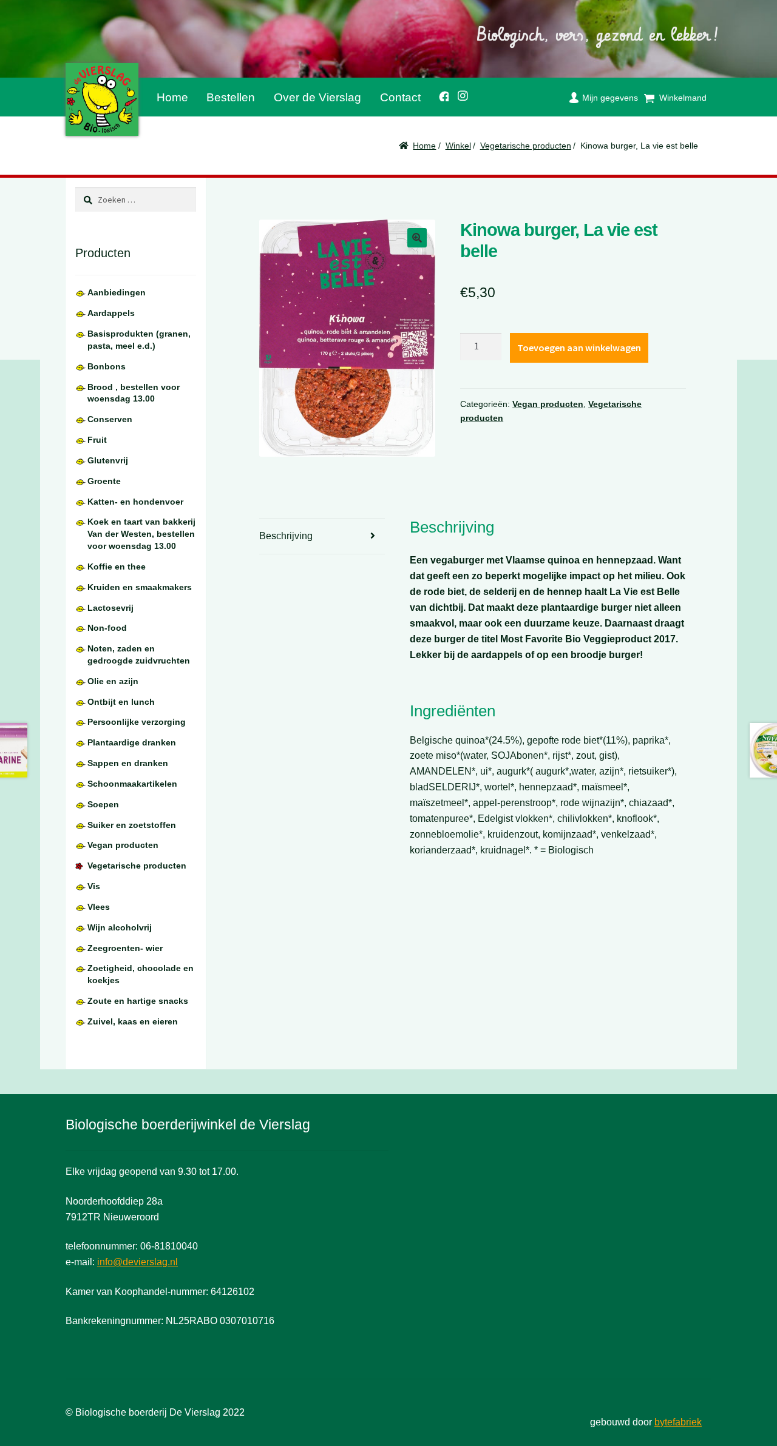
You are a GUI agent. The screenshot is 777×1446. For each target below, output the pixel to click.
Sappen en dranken (127, 763)
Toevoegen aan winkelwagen (579, 347)
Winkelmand (683, 98)
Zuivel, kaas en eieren (132, 1021)
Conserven (109, 419)
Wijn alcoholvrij (119, 927)
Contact (400, 97)
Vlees (98, 907)
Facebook (439, 94)
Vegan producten (547, 404)
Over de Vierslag (317, 97)
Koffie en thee (116, 566)
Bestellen (230, 97)
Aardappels (111, 313)
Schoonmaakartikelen (132, 784)
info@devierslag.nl (137, 1262)
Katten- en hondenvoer (135, 501)
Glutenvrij (107, 460)
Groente (104, 481)
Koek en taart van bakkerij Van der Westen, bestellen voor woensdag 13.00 (141, 534)
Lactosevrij (110, 608)
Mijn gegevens (610, 98)
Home (172, 97)
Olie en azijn (112, 681)
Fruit (97, 440)
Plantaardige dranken (131, 742)
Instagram (459, 93)
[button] (417, 237)
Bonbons (106, 366)
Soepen (103, 804)
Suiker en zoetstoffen (131, 825)
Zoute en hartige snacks (137, 1001)
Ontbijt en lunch (121, 702)
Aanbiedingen (116, 292)
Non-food (107, 628)
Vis (93, 886)
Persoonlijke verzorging (136, 722)
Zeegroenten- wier (125, 948)
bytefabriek (678, 1422)
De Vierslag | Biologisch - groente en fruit (102, 99)
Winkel (458, 145)
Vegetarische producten (525, 145)
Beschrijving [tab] (286, 536)
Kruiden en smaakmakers (139, 587)
